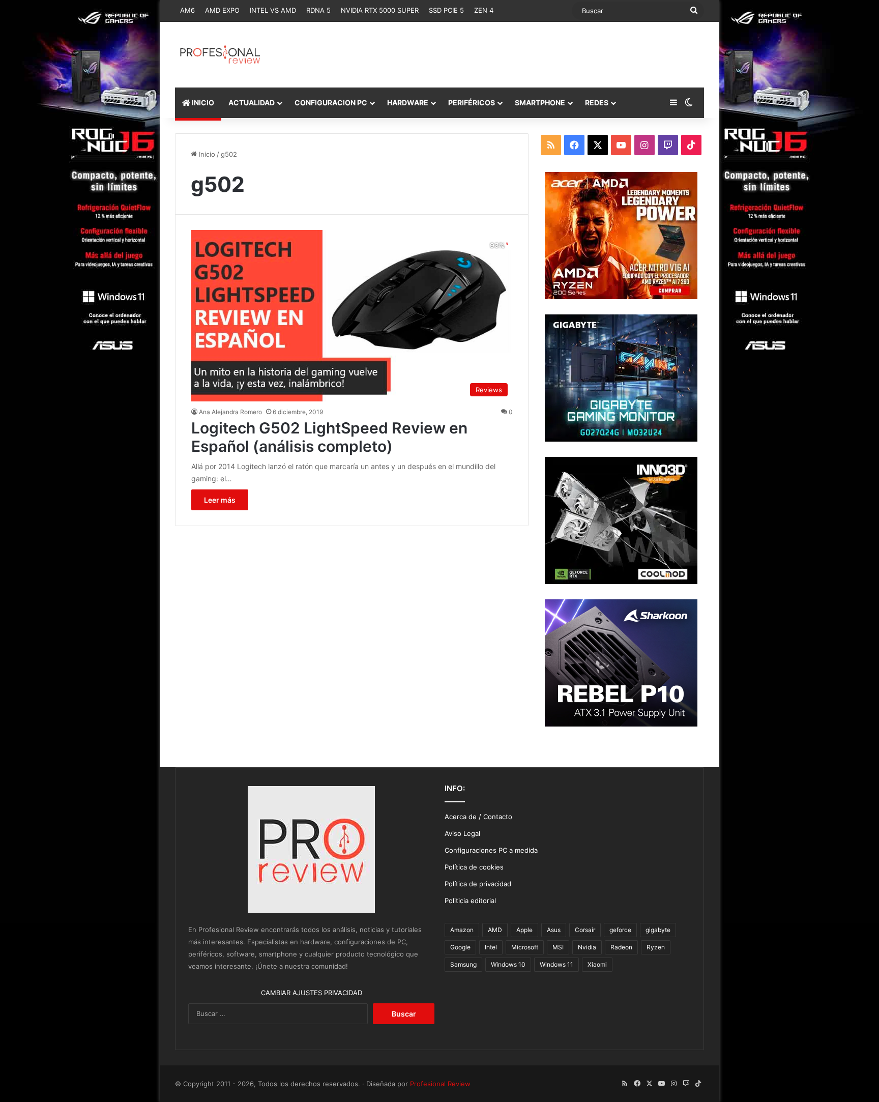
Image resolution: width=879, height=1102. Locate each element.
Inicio (206, 154)
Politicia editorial (470, 900)
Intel (491, 947)
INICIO (202, 102)
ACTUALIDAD (251, 102)
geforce (620, 930)
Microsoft (524, 947)
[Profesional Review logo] (220, 54)
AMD (495, 930)
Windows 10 (508, 964)
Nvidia (587, 947)
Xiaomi (597, 964)
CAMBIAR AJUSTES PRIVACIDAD (311, 993)
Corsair (585, 930)
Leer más (220, 500)
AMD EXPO (222, 10)
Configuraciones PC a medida (491, 850)
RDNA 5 (318, 10)
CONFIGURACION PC (331, 102)
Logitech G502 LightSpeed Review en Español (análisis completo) (329, 437)
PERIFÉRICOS (471, 102)
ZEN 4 (483, 10)
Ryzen (656, 947)
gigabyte (658, 930)
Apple (524, 930)
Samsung (463, 964)
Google (460, 947)
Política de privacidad (478, 884)
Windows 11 (556, 964)
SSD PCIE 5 (446, 10)
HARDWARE (407, 102)
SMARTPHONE (540, 102)
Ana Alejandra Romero (230, 412)
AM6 (187, 10)
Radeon (621, 947)
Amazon (462, 930)
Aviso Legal (462, 833)
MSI (558, 947)
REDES (596, 102)
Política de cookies (474, 867)
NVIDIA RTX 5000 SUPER (380, 10)
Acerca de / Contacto (478, 817)
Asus (554, 930)
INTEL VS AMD (273, 10)
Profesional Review (440, 1084)
